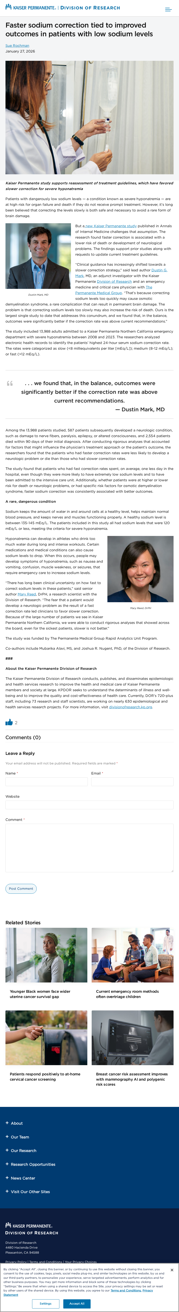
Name (11, 773)
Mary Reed (27, 594)
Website (12, 796)
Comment (15, 820)
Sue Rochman (17, 45)
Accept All (76, 1303)
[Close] (172, 1270)
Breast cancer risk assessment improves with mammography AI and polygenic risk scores (132, 1079)
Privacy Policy (16, 1262)
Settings (45, 1303)
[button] (168, 8)
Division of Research (114, 281)
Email (97, 773)
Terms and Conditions (45, 1262)
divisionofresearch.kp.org (130, 707)
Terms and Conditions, (126, 1290)
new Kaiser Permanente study (110, 226)
